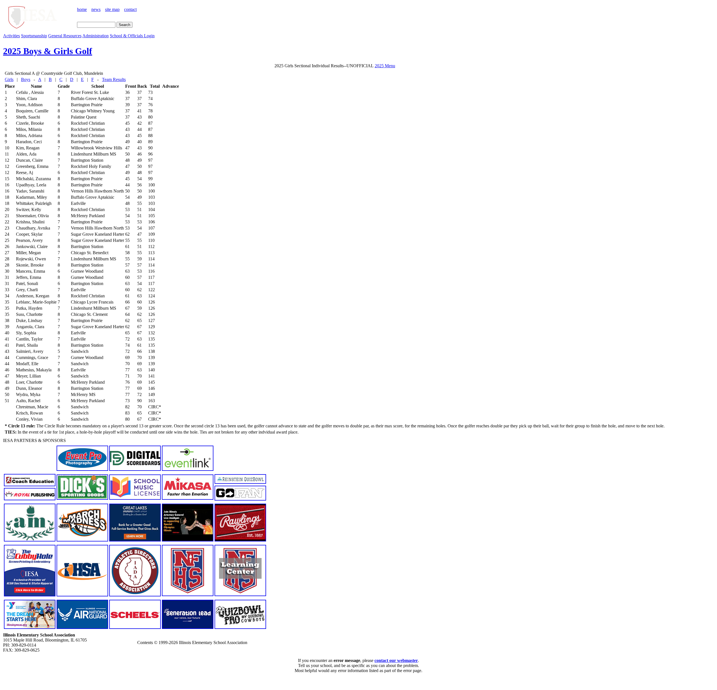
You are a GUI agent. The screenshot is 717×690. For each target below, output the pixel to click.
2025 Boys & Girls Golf (47, 51)
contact (130, 9)
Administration (95, 35)
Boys (25, 79)
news (96, 9)
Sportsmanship (34, 35)
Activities (11, 35)
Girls (9, 79)
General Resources (65, 35)
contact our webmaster (396, 660)
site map (112, 9)
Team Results (114, 79)
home (82, 9)
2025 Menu (385, 65)
